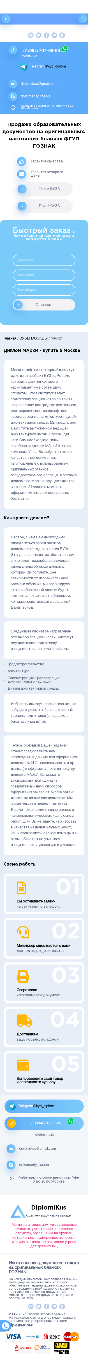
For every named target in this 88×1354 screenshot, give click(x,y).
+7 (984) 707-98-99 (41, 51)
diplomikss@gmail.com (39, 83)
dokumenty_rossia (36, 96)
